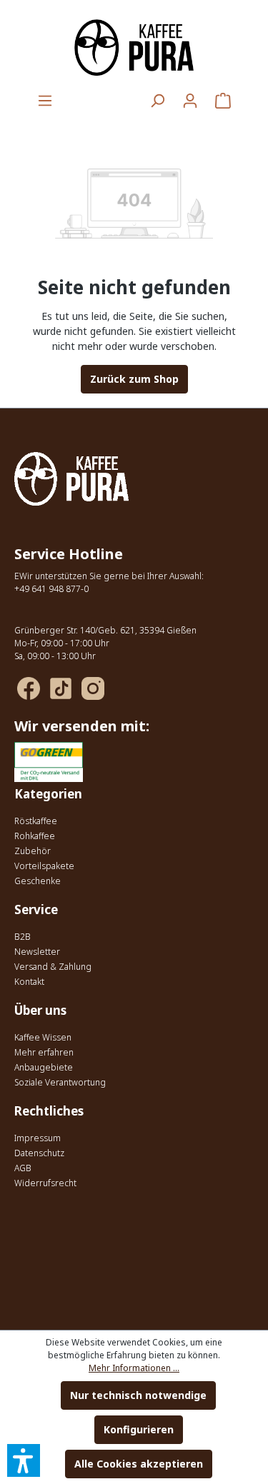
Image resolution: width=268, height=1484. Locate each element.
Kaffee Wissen (42, 1037)
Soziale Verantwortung (60, 1082)
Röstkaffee (35, 821)
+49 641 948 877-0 (51, 589)
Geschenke (37, 881)
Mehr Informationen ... (134, 1368)
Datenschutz (39, 1153)
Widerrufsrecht (45, 1183)
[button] (23, 1460)
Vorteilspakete (44, 866)
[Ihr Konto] (190, 100)
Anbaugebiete (43, 1067)
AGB (22, 1168)
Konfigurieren (139, 1429)
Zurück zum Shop (134, 379)
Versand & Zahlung (52, 967)
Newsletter (37, 952)
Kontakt (29, 982)
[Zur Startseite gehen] (134, 47)
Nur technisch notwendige (138, 1395)
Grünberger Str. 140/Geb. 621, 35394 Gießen (105, 630)
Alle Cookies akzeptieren (138, 1463)
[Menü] (45, 100)
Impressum (37, 1138)
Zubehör (32, 851)
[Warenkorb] (223, 100)
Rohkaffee (34, 836)
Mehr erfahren (44, 1052)
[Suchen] (157, 100)
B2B (22, 937)
